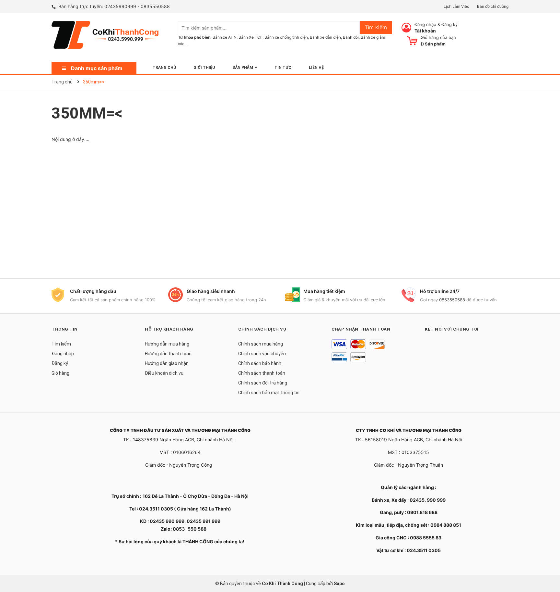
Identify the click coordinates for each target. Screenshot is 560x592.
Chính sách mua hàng (260, 343)
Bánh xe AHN (225, 37)
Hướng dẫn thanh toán (168, 353)
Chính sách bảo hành (259, 363)
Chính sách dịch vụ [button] (262, 329)
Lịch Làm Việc (456, 6)
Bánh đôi (351, 37)
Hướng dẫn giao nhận (167, 363)
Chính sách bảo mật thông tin (268, 392)
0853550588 (452, 299)
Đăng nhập (425, 24)
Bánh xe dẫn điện (325, 37)
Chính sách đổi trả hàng (262, 382)
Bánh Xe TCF (250, 37)
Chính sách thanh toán (261, 373)
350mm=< (87, 113)
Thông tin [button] (65, 329)
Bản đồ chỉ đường (492, 6)
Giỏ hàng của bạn (438, 37)
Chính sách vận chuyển (262, 353)
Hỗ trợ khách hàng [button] (169, 329)
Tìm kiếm (61, 343)
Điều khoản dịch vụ (164, 373)
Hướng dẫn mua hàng (167, 343)
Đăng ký (449, 24)
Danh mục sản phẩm (96, 68)
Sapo (339, 583)
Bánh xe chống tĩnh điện (286, 37)
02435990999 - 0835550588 (137, 6)
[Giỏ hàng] (412, 40)
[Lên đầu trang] (549, 561)
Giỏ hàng (60, 373)
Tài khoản (425, 30)
